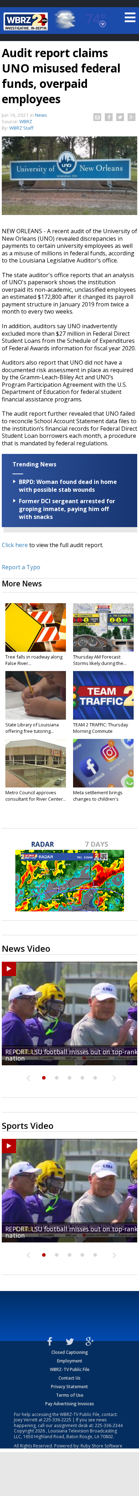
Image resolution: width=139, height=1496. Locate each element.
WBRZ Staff (21, 128)
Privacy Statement (69, 1387)
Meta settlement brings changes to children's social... (98, 799)
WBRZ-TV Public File (69, 1369)
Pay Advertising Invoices (69, 1404)
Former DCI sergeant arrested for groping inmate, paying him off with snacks (67, 509)
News (41, 115)
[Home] (27, 21)
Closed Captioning (69, 1352)
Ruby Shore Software (101, 1446)
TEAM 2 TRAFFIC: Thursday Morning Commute (100, 727)
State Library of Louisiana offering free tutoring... (32, 727)
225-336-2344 (109, 1425)
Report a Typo (21, 567)
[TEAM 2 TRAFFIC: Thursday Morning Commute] (103, 695)
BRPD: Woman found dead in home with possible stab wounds (68, 486)
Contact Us (69, 1378)
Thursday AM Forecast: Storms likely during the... (100, 660)
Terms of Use (69, 1395)
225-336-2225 (57, 1420)
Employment (69, 1361)
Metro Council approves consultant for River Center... (35, 795)
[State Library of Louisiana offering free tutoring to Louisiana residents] (35, 695)
